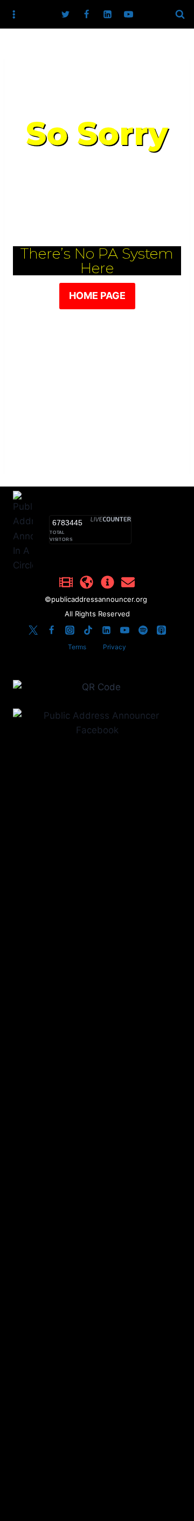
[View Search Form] (180, 14)
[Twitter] (65, 14)
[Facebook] (86, 14)
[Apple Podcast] (161, 630)
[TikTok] (88, 630)
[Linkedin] (108, 14)
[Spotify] (143, 630)
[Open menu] (14, 14)
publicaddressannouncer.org (100, 599)
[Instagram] (69, 630)
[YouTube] (129, 14)
